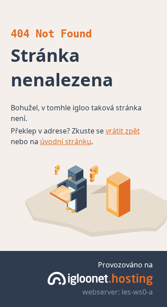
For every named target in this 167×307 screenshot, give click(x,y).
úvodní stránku (65, 141)
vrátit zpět (123, 131)
